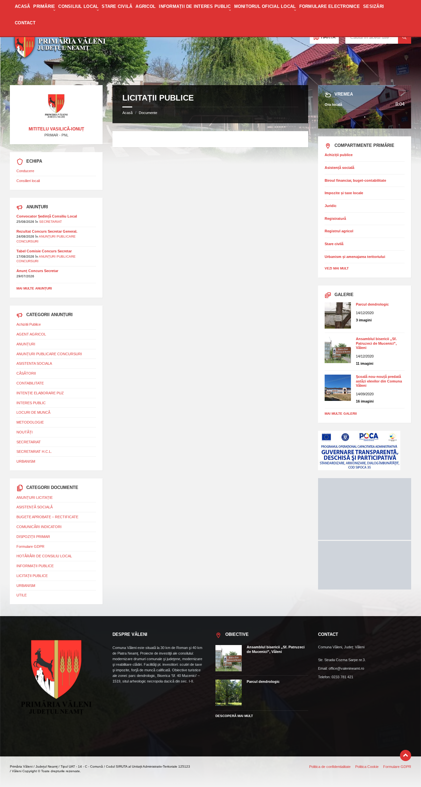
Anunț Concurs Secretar (37, 271)
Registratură (335, 218)
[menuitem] (22, 9)
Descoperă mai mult (234, 716)
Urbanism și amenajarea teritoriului (355, 257)
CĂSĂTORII (26, 373)
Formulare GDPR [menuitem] (397, 767)
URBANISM (25, 461)
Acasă (127, 113)
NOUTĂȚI (24, 432)
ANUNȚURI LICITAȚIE (34, 497)
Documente (148, 113)
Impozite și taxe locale (344, 193)
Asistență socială (339, 168)
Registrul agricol (339, 231)
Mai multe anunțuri (34, 288)
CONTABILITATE (30, 383)
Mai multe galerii (341, 413)
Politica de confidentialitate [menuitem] (330, 767)
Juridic (330, 206)
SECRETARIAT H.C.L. (34, 451)
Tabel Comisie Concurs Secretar (44, 251)
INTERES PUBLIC (31, 403)
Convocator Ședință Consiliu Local (46, 216)
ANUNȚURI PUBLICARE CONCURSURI (49, 354)
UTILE (21, 595)
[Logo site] (59, 72)
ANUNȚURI (25, 344)
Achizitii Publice (28, 324)
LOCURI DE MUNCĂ (33, 412)
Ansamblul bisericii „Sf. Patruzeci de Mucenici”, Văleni (376, 343)
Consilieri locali (28, 181)
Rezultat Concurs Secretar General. (46, 231)
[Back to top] (405, 755)
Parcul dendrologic (372, 304)
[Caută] (404, 37)
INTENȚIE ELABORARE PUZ (40, 393)
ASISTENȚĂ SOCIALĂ (34, 507)
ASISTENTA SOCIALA (34, 363)
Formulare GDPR (30, 546)
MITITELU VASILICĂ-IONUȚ (56, 129)
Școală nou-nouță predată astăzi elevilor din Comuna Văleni (379, 381)
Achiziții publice (339, 155)
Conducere (25, 171)
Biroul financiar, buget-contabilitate (355, 180)
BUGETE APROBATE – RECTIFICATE (47, 517)
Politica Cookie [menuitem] (367, 767)
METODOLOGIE (30, 422)
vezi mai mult (337, 268)
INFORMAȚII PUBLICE (35, 566)
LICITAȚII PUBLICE (32, 576)
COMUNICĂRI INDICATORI (39, 527)
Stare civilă (334, 244)
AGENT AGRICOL (31, 334)
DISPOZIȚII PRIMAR (33, 537)
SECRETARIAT (50, 221)
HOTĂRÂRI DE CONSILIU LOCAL (44, 556)
